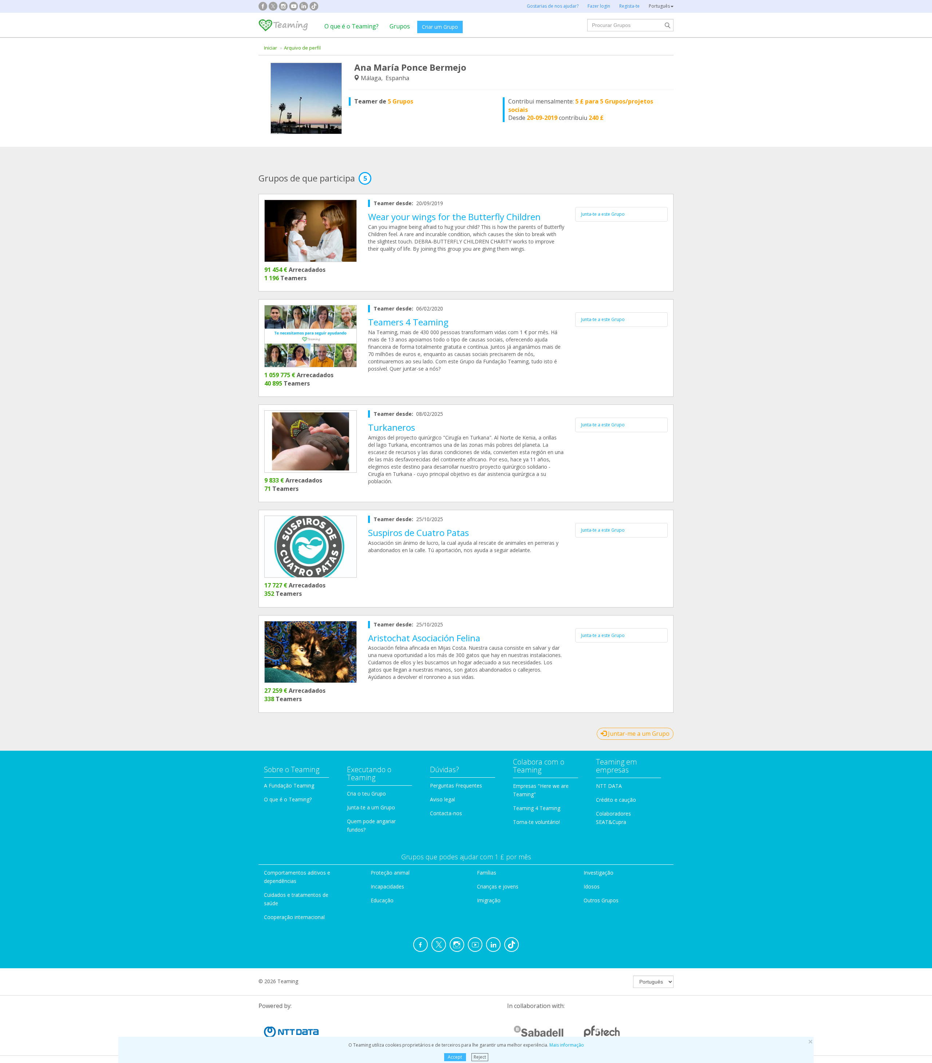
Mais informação (566, 1045)
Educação (382, 900)
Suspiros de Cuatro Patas (418, 533)
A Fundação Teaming (289, 785)
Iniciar (270, 47)
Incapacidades (387, 886)
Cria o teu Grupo (366, 793)
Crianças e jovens (497, 886)
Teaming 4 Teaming (536, 808)
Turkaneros (391, 427)
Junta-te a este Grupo (603, 214)
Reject (480, 1057)
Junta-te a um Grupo (371, 807)
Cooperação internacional (294, 917)
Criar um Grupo (440, 26)
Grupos (400, 26)
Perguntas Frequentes (456, 785)
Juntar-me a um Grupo (638, 734)
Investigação (598, 872)
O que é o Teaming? (351, 26)
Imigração (489, 900)
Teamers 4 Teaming (408, 322)
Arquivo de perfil (302, 47)
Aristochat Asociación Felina (424, 638)
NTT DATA (609, 785)
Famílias (486, 872)
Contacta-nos (446, 813)
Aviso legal (442, 799)
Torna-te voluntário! (536, 821)
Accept (455, 1057)
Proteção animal (390, 872)
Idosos (592, 886)
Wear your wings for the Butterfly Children (454, 217)
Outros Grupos (601, 900)
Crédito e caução (616, 799)
